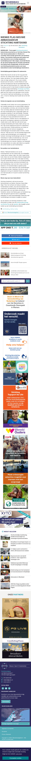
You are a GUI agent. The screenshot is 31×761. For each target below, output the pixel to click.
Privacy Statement (6, 734)
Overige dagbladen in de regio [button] (10, 723)
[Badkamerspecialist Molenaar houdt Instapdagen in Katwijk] (5, 565)
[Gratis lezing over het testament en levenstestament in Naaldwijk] (5, 572)
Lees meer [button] (19, 754)
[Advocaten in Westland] (5, 579)
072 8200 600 (7, 677)
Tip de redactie (16, 243)
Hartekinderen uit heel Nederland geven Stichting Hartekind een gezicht (18, 255)
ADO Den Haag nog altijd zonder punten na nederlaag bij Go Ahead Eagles (20, 585)
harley (16, 209)
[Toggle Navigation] (28, 3)
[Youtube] (6, 688)
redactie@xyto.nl (8, 680)
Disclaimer (4, 731)
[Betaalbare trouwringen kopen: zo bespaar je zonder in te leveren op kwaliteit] (5, 544)
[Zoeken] (28, 281)
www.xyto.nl (6, 682)
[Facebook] (3, 688)
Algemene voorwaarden (8, 728)
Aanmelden (5, 701)
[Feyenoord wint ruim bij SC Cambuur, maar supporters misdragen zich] (5, 558)
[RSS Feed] (9, 688)
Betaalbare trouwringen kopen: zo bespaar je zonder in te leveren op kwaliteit (21, 543)
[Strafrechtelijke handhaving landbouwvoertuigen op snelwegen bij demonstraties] (5, 537)
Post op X (16, 239)
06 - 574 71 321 (22, 227)
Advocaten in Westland (17, 577)
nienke (12, 209)
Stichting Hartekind (22, 50)
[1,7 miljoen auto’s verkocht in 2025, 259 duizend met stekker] (5, 551)
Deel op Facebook (16, 235)
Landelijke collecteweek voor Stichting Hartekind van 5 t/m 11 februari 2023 (20, 272)
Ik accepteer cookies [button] (15, 758)
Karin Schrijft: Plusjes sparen (19, 262)
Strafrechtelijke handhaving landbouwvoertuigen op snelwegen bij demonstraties (19, 536)
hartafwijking (6, 209)
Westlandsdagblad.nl (12, 2)
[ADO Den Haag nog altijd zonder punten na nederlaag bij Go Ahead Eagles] (5, 586)
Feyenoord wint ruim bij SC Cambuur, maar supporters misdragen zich (18, 557)
